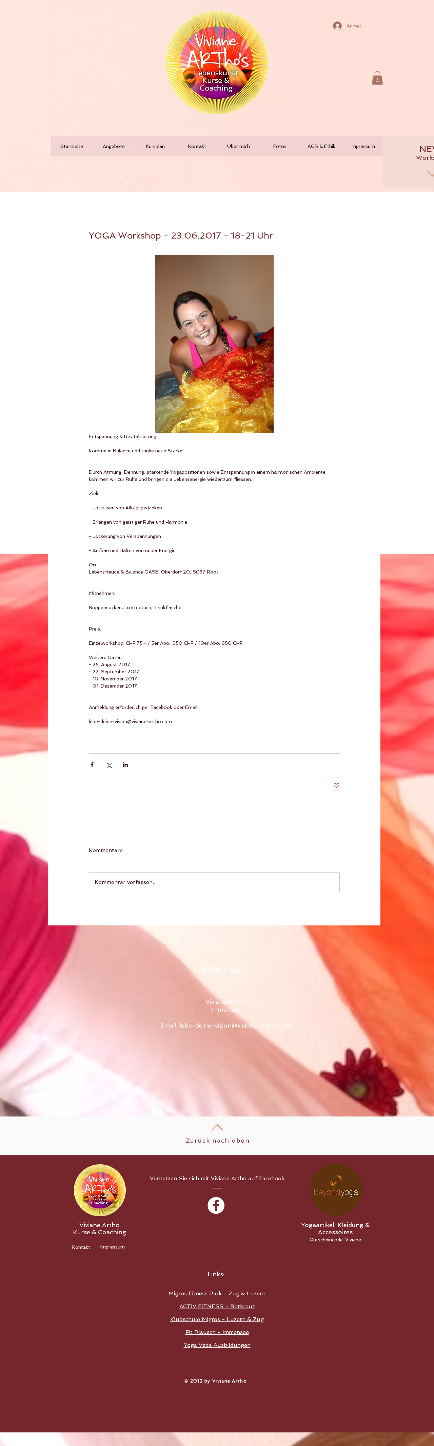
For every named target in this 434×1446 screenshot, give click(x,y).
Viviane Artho (99, 1224)
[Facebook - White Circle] (216, 1205)
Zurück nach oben (218, 1140)
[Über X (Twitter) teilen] (108, 765)
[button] (377, 78)
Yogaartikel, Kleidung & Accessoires (335, 1228)
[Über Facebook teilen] (92, 765)
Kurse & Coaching (99, 1232)
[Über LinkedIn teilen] (125, 765)
